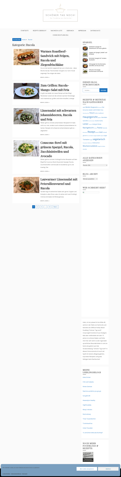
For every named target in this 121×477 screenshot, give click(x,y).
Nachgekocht (88, 127)
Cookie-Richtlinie (6, 473)
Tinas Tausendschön (89, 419)
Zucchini (85, 149)
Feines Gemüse (87, 386)
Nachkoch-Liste (56, 31)
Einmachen (86, 110)
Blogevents (94, 107)
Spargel (95, 135)
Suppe (105, 135)
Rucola (97, 132)
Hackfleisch (101, 113)
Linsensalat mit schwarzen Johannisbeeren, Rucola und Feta (58, 114)
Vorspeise (85, 142)
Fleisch (91, 113)
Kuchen (97, 121)
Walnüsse (90, 142)
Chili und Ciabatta (88, 382)
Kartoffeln (85, 121)
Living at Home (96, 124)
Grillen (96, 113)
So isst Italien (90, 135)
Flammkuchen (86, 113)
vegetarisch (99, 139)
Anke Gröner (87, 377)
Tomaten (86, 139)
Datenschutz (95, 31)
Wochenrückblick (90, 146)
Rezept (91, 131)
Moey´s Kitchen (87, 409)
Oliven (95, 128)
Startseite (24, 31)
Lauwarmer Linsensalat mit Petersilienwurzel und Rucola (58, 183)
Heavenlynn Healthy (89, 400)
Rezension (85, 132)
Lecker (85, 124)
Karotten (104, 117)
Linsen (90, 124)
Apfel (84, 107)
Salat (101, 132)
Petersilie (104, 128)
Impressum (24, 473)
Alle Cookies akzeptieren (87, 469)
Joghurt (99, 117)
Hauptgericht (90, 117)
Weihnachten (96, 143)
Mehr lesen (44, 77)
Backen (88, 107)
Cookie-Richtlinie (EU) (60, 35)
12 (49, 207)
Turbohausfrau (87, 423)
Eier (103, 107)
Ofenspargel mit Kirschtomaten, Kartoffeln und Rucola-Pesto (97, 64)
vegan (91, 139)
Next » (55, 207)
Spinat (102, 135)
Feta (102, 110)
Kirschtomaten (91, 120)
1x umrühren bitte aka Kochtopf (93, 433)
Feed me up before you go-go (92, 391)
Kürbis (101, 121)
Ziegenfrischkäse (101, 146)
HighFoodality (87, 405)
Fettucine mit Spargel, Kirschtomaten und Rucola (96, 70)
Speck (98, 135)
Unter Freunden (88, 428)
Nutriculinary (87, 414)
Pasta (99, 127)
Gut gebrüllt (86, 396)
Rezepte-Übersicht (39, 31)
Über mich (70, 31)
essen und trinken (94, 110)
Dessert (100, 107)
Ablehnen (108, 469)
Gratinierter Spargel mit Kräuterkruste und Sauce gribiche (97, 47)
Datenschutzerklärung (16, 473)
